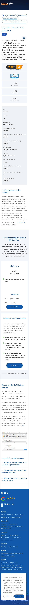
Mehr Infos (14, 365)
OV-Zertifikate (21, 222)
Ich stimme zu (19, 596)
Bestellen (10, 34)
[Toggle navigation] (27, 3)
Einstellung (8, 596)
